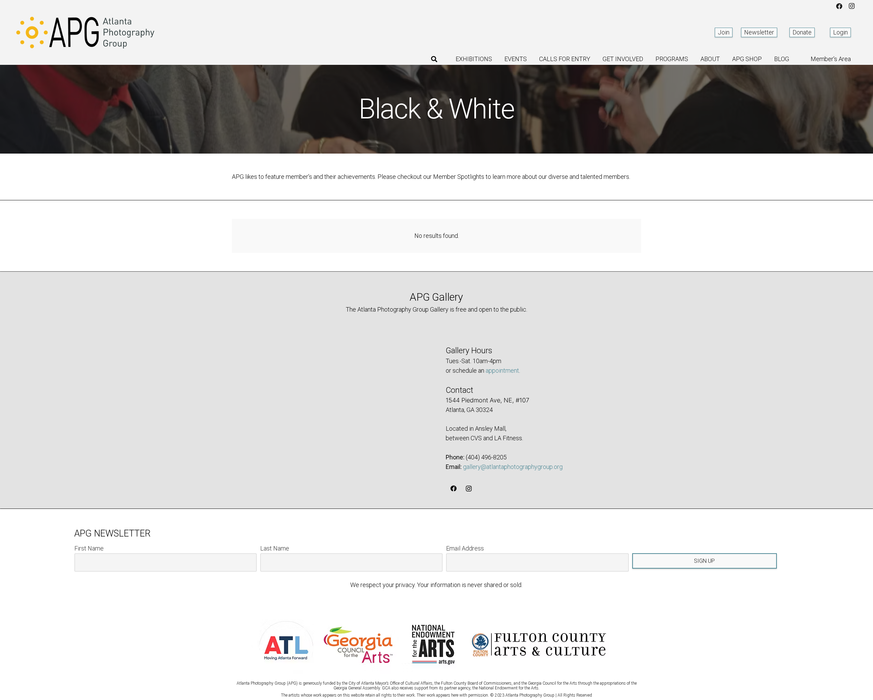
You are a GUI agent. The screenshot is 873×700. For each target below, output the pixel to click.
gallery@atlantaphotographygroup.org (513, 466)
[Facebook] (839, 6)
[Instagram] (851, 6)
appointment (502, 370)
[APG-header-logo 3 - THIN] (85, 32)
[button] (434, 59)
